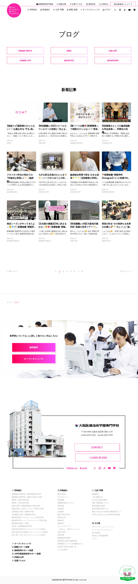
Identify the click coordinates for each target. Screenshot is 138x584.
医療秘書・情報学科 (76, 143)
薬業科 (9, 143)
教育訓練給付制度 (98, 505)
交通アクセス (77, 4)
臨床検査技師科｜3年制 (20, 523)
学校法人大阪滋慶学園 (100, 535)
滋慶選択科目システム (66, 503)
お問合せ (104, 4)
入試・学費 (59, 9)
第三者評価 (96, 532)
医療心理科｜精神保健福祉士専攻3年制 (26, 505)
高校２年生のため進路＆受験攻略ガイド (106, 511)
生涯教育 (61, 511)
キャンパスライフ (64, 526)
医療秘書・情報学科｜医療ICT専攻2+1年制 (27, 497)
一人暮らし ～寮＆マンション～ (69, 529)
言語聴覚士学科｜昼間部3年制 (23, 511)
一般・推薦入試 (97, 497)
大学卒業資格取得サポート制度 (27, 553)
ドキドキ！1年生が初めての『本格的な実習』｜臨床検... (20, 178)
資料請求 (91, 4)
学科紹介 (33, 9)
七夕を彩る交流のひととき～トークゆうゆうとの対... (52, 176)
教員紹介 (61, 523)
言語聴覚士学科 (107, 143)
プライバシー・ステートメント (103, 527)
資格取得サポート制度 (23, 550)
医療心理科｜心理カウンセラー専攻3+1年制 (28, 508)
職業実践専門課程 (46, 4)
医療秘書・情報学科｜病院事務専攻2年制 (26, 494)
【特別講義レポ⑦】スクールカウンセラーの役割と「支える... (53, 127)
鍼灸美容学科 (106, 241)
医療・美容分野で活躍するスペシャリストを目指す (30, 532)
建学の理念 (62, 494)
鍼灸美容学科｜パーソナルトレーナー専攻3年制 (29, 520)
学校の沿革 (62, 532)
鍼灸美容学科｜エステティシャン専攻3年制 (27, 517)
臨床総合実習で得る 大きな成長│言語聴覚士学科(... (84, 176)
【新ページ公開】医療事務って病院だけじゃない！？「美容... (84, 127)
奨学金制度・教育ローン (100, 508)
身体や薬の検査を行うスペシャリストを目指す (29, 529)
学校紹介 (46, 9)
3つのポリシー (63, 497)
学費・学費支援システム (100, 503)
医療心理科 (42, 143)
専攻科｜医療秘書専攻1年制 (22, 526)
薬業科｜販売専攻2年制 (20, 500)
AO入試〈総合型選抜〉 (100, 500)
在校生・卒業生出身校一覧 (67, 546)
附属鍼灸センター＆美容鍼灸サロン (70, 543)
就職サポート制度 (21, 546)
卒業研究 (61, 508)
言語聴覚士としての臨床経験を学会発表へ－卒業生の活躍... (116, 129)
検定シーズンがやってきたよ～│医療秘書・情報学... (21, 225)
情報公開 (62, 4)
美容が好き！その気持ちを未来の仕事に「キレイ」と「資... (116, 225)
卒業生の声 (19, 557)
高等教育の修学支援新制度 (67, 541)
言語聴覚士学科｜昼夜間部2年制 (23, 514)
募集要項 (95, 494)
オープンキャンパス (91, 9)
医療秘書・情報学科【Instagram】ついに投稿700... (115, 176)
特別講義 (61, 500)
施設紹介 (61, 520)
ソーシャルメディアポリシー (102, 529)
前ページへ (13, 271)
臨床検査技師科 (12, 192)
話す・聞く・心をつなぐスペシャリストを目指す (29, 535)
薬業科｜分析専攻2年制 (20, 503)
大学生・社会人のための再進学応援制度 (106, 514)
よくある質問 (62, 549)
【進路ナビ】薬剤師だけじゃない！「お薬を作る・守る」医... (21, 127)
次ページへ (124, 271)
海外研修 (61, 505)
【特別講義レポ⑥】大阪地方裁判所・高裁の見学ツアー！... (84, 225)
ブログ (108, 9)
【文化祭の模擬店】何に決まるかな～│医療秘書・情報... (53, 225)
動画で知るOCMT (64, 514)
